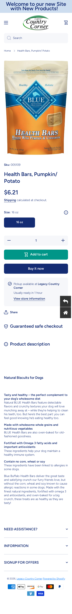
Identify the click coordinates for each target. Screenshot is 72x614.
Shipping (10, 200)
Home (7, 50)
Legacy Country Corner (29, 578)
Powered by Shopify (54, 578)
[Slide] (66, 212)
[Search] (7, 38)
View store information (29, 298)
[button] (66, 23)
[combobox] (36, 38)
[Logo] (36, 22)
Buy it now (36, 268)
